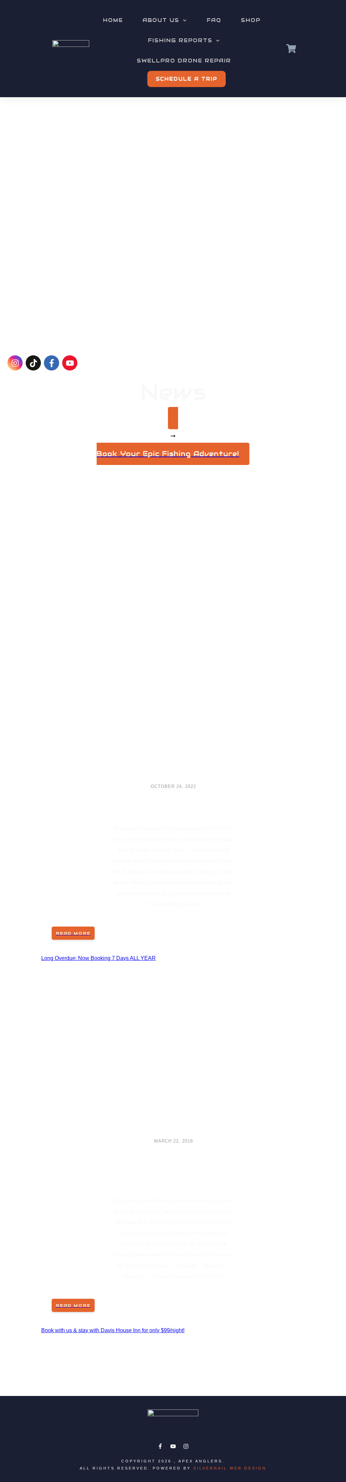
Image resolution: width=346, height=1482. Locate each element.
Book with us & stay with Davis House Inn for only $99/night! (112, 1330)
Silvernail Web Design (230, 1468)
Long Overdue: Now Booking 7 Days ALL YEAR (173, 804)
